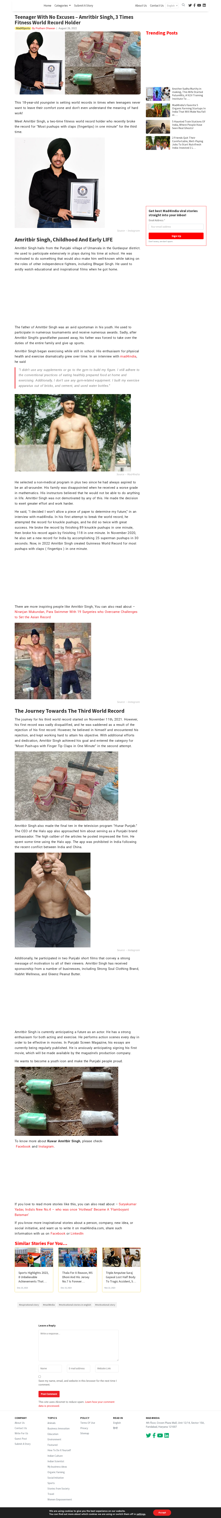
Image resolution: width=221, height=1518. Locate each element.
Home (48, 5)
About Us (141, 5)
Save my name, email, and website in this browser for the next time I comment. (78, 1382)
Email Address (157, 220)
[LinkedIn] (204, 5)
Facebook (24, 1146)
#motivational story (105, 1304)
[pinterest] (199, 5)
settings (141, 1514)
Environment (54, 1439)
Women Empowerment (59, 1499)
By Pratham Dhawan (43, 28)
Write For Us (21, 1433)
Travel (50, 1494)
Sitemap (84, 1433)
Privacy (84, 1428)
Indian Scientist (55, 1461)
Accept (162, 1512)
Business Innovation (58, 1428)
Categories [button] (61, 5)
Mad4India (133, 474)
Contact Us (157, 5)
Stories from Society (58, 1488)
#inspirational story (29, 1304)
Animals (51, 1423)
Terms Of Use (87, 1422)
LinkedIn (77, 1233)
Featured (52, 1445)
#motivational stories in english (75, 1304)
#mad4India (49, 1304)
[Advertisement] (78, 299)
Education (52, 1434)
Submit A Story (83, 5)
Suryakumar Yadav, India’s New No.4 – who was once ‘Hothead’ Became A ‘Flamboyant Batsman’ (75, 1209)
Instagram (134, 230)
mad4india (128, 356)
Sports (51, 1483)
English (117, 1422)
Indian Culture (55, 1455)
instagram (134, 702)
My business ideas (57, 1466)
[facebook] (194, 5)
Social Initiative (55, 1477)
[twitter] (190, 5)
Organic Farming (56, 1472)
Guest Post (21, 1438)
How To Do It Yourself (59, 1450)
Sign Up (176, 236)
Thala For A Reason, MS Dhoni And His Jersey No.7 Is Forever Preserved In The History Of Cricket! (77, 1281)
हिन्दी (115, 1428)
